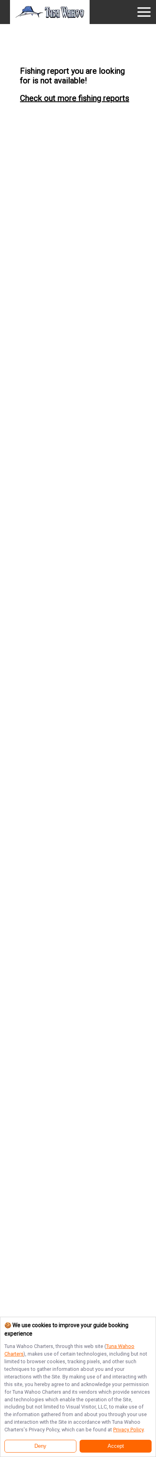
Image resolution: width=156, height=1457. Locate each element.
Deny (40, 1446)
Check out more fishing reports (74, 98)
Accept (116, 1446)
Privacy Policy (128, 1430)
